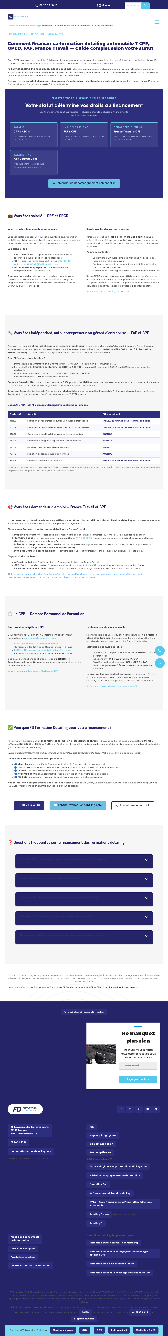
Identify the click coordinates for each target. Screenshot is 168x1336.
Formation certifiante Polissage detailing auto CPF (119, 1273)
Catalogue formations (33, 987)
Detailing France (99, 1214)
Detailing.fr (96, 1223)
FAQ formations (105, 987)
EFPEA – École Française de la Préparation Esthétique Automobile (120, 1204)
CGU (84, 1330)
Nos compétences (100, 1152)
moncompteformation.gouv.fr (41, 638)
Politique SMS (119, 1330)
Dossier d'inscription (23, 1249)
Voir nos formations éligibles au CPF (109, 292)
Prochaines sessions (128, 987)
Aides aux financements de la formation (25, 1239)
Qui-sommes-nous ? (101, 1144)
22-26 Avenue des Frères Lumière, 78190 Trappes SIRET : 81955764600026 (30, 1130)
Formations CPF (58, 987)
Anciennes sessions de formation (30, 1266)
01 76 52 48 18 (48, 5)
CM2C (85, 1312)
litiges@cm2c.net (84, 1319)
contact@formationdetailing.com (31, 1151)
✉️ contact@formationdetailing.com (78, 805)
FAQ (91, 1127)
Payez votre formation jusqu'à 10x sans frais (84, 1011)
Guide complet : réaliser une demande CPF (113, 686)
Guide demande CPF (81, 987)
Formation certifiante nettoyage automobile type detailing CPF (118, 1253)
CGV (99, 1330)
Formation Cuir (98, 1184)
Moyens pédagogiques (102, 1136)
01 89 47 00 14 (140, 1312)
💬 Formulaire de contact (132, 805)
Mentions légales (63, 1330)
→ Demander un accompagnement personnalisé (84, 183)
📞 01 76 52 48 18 (29, 805)
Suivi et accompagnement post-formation (114, 1176)
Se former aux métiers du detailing (110, 1193)
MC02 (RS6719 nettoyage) (44, 264)
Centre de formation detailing (24, 26)
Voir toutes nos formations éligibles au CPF (34, 671)
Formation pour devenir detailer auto (111, 1264)
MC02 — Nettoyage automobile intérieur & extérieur (43, 650)
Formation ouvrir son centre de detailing (113, 1243)
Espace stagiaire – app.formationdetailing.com (118, 1167)
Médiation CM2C (146, 1330)
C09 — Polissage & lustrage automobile (36, 644)
